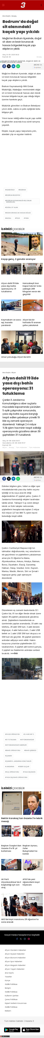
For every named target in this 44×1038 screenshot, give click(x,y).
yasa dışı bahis (29, 772)
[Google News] (37, 67)
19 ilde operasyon (13, 734)
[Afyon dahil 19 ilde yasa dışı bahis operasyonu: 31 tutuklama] (11, 271)
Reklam (8, 1011)
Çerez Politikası (11, 999)
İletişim (8, 988)
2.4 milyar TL (29, 734)
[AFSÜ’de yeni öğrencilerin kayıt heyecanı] (33, 867)
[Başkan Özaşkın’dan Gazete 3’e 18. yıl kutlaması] (11, 834)
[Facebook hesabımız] (17, 938)
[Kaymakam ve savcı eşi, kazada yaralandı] (11, 308)
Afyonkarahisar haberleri (16, 745)
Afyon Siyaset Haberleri (14, 954)
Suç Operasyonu (12, 772)
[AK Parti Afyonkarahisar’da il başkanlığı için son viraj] (11, 867)
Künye (7, 980)
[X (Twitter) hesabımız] (21, 938)
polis (18, 218)
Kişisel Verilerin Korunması (16, 1003)
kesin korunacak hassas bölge (18, 213)
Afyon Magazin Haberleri (15, 965)
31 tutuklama (11, 740)
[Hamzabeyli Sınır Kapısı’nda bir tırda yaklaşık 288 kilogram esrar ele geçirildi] (33, 271)
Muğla (8, 218)
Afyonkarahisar (27, 740)
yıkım (27, 218)
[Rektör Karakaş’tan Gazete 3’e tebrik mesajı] (22, 803)
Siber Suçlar (24, 767)
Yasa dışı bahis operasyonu (16, 777)
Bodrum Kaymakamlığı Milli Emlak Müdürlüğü (19, 201)
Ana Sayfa (9, 973)
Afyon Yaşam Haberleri (14, 969)
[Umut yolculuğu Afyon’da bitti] (22, 342)
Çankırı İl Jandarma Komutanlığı (18, 761)
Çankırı (9, 756)
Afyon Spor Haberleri (13, 961)
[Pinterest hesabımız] (29, 938)
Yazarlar (8, 976)
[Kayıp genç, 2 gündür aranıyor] (22, 244)
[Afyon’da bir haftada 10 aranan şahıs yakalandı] (33, 308)
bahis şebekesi (30, 750)
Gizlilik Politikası (11, 984)
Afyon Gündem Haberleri (15, 950)
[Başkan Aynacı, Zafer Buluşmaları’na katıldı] (33, 834)
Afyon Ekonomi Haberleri (15, 957)
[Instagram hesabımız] (25, 938)
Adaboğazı (10, 190)
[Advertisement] (22, 163)
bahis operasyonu (13, 750)
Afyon (4, 447)
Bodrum (23, 190)
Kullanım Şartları (11, 995)
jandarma (10, 767)
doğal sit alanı (12, 207)
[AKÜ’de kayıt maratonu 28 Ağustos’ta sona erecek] (22, 904)
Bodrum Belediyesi (13, 195)
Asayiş (39, 57)
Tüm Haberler (21, 447)
